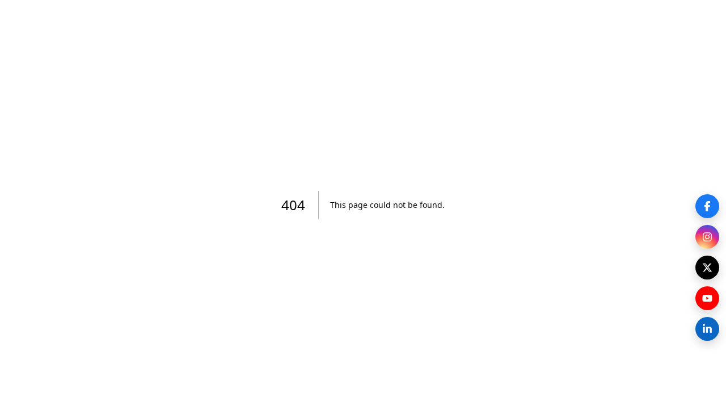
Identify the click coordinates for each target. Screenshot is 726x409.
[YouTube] (707, 298)
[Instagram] (707, 237)
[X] (707, 267)
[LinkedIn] (707, 329)
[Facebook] (707, 206)
